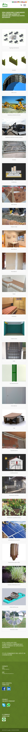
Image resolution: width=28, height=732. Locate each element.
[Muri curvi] (14, 82)
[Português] (22, 1)
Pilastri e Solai (14, 226)
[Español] (26, 1)
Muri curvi (14, 92)
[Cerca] (20, 5)
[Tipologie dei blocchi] (14, 37)
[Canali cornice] (14, 328)
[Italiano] (20, 1)
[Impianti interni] (14, 440)
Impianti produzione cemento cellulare (14, 137)
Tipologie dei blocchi (14, 47)
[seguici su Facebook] (4, 689)
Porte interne (14, 405)
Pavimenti (14, 316)
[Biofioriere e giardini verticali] (14, 507)
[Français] (17, 1)
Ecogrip (14, 159)
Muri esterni (14, 204)
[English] (15, 1)
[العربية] (13, 1)
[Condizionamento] (14, 462)
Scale (14, 361)
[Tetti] (14, 417)
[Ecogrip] (14, 149)
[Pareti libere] (14, 261)
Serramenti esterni (14, 383)
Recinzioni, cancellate (14, 495)
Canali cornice (14, 338)
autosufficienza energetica (14, 540)
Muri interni (14, 249)
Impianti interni (14, 450)
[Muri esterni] (14, 194)
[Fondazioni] (14, 171)
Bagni (14, 293)
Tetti (14, 428)
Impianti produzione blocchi (14, 115)
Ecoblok (14, 70)
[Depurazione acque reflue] (14, 552)
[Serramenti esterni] (14, 373)
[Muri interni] (14, 238)
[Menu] (24, 5)
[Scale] (14, 350)
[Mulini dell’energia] (14, 596)
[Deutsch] (18, 1)
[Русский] (24, 1)
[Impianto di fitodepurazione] (14, 574)
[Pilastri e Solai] (14, 216)
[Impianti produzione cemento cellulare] (14, 126)
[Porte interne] (14, 395)
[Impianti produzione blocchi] (14, 104)
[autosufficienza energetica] (14, 529)
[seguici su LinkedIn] (8, 689)
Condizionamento (14, 472)
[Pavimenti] (14, 305)
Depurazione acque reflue (14, 562)
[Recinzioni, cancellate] (14, 484)
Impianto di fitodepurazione (14, 584)
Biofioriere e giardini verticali (14, 517)
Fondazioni (13, 182)
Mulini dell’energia (14, 607)
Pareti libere (14, 271)
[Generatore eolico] (14, 619)
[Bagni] (14, 283)
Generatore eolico (14, 629)
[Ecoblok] (14, 59)
